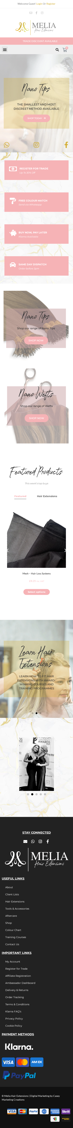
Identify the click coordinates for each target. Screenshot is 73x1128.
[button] (5, 49)
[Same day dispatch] (13, 265)
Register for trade (33, 168)
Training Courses (15, 937)
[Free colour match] (13, 201)
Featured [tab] (20, 496)
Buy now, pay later (33, 232)
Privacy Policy (14, 1018)
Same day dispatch (32, 264)
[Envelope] (31, 13)
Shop (8, 923)
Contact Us (12, 944)
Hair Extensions (14, 901)
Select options (36, 591)
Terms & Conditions (17, 1004)
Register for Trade (16, 968)
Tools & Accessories (17, 908)
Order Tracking (14, 997)
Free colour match (33, 200)
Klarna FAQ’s (13, 1011)
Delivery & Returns (16, 990)
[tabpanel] (36, 550)
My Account (12, 961)
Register (50, 3)
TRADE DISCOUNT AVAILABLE (40, 41)
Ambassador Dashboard (20, 983)
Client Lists (12, 894)
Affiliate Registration (18, 975)
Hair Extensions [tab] (47, 496)
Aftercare (11, 915)
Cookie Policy (13, 1025)
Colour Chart (13, 930)
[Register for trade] (13, 169)
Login (39, 3)
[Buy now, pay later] (13, 233)
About (9, 887)
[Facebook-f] (36, 13)
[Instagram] (42, 13)
